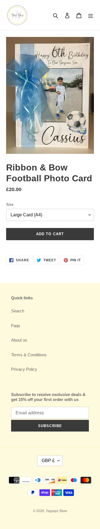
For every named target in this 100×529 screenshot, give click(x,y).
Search (17, 311)
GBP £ (48, 460)
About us (19, 340)
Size (9, 204)
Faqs (15, 325)
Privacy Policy (24, 369)
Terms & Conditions (29, 354)
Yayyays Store (56, 511)
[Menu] (90, 15)
